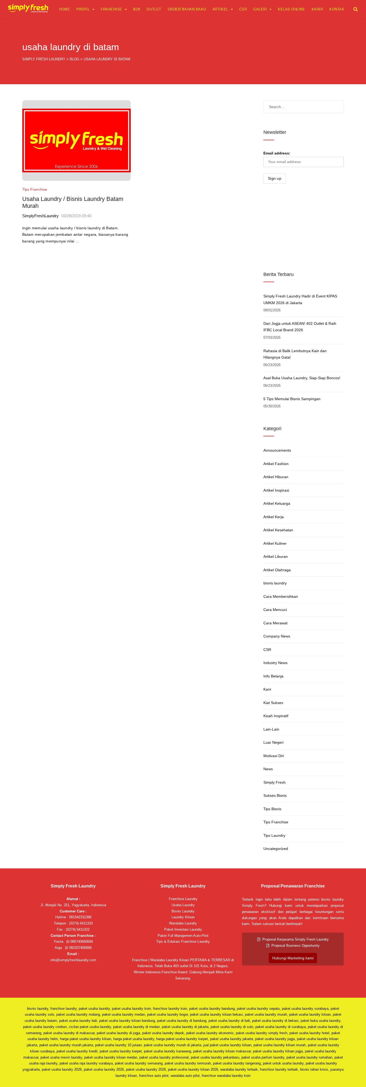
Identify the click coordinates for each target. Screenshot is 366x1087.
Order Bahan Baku (187, 9)
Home (64, 9)
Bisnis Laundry (183, 911)
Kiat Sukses (273, 703)
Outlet (154, 9)
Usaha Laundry (183, 905)
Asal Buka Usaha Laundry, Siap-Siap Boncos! (301, 378)
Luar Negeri (273, 742)
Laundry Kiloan (183, 917)
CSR (243, 9)
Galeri (260, 9)
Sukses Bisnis (275, 795)
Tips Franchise (34, 189)
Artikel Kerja (273, 517)
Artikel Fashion (276, 464)
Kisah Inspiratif (275, 716)
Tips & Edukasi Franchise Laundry (183, 941)
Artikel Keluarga (276, 503)
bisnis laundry (275, 583)
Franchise (111, 9)
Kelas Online (291, 9)
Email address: (276, 153)
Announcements (277, 450)
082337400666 (80, 948)
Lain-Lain (271, 729)
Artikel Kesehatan (278, 530)
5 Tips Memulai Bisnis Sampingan (291, 399)
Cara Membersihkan (280, 596)
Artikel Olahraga (277, 570)
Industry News (275, 663)
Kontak (336, 9)
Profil (83, 9)
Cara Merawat (275, 623)
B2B (136, 9)
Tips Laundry (274, 835)
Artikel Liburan (275, 556)
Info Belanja (273, 676)
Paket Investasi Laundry (183, 929)
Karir (317, 9)
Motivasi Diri (273, 756)
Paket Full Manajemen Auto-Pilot (183, 936)
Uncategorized (275, 848)
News (268, 769)
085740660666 (81, 941)
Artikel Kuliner (275, 543)
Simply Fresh (274, 782)
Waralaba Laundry (183, 923)
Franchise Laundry (183, 899)
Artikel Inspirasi (276, 490)
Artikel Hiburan (275, 477)
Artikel (220, 9)
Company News (276, 636)
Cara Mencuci (275, 609)
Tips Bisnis (272, 809)
